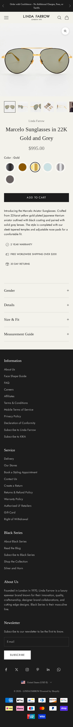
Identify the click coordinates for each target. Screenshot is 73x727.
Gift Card (9, 512)
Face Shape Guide (15, 376)
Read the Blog (12, 548)
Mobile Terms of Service (18, 410)
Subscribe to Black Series (19, 555)
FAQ (6, 383)
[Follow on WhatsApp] (59, 670)
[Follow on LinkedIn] (48, 670)
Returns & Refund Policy (18, 492)
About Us (9, 369)
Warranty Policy (13, 499)
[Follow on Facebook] (6, 670)
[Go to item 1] (9, 107)
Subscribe (17, 655)
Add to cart (36, 197)
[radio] (9, 167)
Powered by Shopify (49, 691)
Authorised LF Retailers (17, 506)
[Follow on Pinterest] (38, 670)
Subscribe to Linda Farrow (20, 430)
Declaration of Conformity (19, 423)
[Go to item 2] (22, 107)
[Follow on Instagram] (27, 670)
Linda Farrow (36, 121)
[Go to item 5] (61, 107)
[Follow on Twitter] (17, 670)
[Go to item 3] (35, 107)
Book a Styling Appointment (20, 472)
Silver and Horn (13, 568)
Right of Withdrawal (16, 519)
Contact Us (10, 479)
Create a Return (13, 486)
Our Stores (10, 465)
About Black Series (15, 541)
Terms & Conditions (16, 403)
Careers (9, 389)
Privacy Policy (12, 416)
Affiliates (9, 396)
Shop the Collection (16, 561)
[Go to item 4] (48, 107)
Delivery (9, 459)
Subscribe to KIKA (15, 436)
